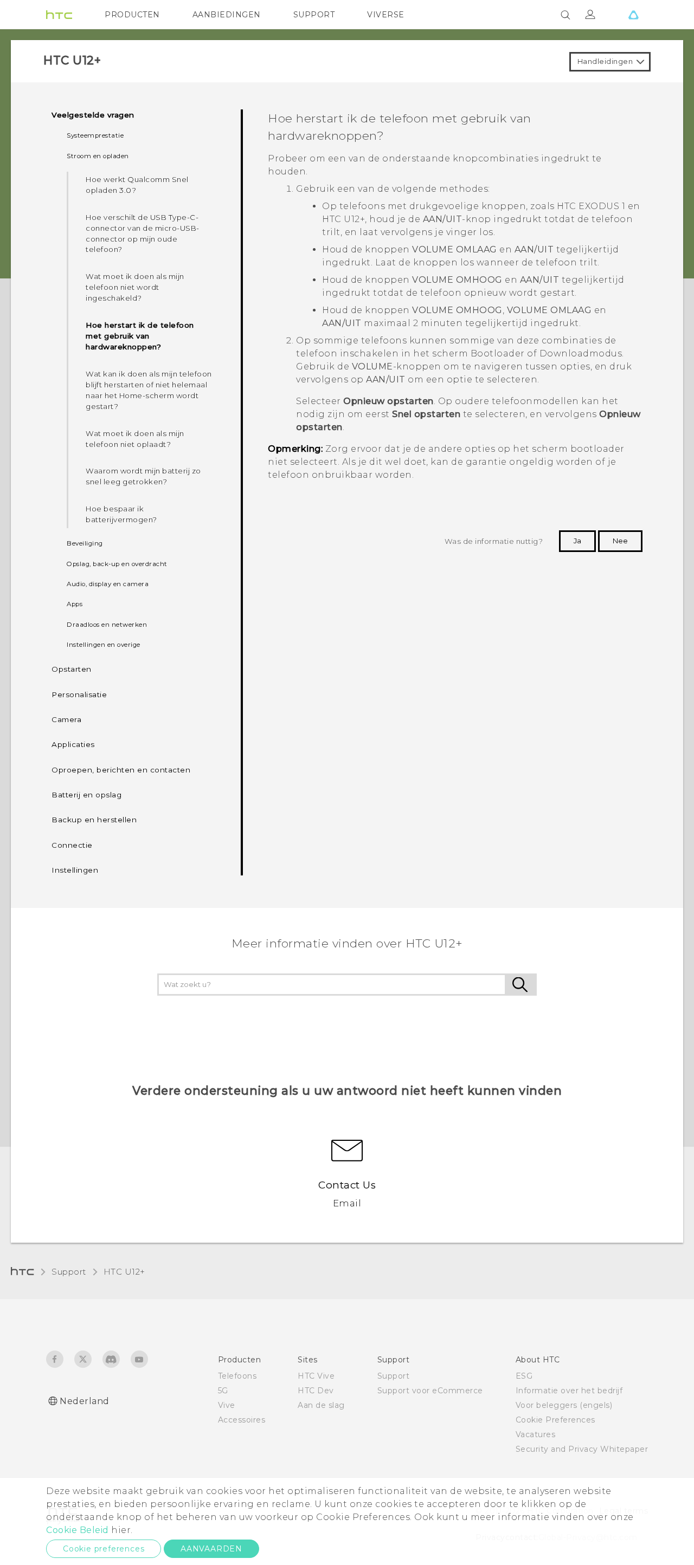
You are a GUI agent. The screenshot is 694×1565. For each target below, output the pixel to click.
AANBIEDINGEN (226, 15)
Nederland (85, 1401)
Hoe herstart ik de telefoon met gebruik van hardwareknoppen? (140, 336)
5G (223, 1390)
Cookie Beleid (77, 1530)
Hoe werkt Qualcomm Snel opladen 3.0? (137, 184)
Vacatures (536, 1434)
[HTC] (59, 14)
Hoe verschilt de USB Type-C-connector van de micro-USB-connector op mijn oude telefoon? (143, 233)
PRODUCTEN (132, 15)
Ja (577, 540)
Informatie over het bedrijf (569, 1390)
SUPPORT (314, 15)
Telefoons (237, 1376)
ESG (524, 1376)
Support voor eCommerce (430, 1390)
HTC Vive (316, 1376)
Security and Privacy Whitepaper (582, 1449)
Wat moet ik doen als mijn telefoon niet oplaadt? (135, 439)
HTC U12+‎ (124, 1272)
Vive (226, 1405)
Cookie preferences (103, 1549)
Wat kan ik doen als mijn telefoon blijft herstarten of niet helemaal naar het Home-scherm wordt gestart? (149, 390)
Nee (620, 540)
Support (69, 1272)
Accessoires (242, 1420)
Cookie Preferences (555, 1420)
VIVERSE (385, 15)
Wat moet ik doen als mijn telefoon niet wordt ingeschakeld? (135, 287)
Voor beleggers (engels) (564, 1405)
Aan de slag (321, 1405)
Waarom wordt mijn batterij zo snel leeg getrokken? (143, 476)
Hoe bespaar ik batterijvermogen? (121, 514)
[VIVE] (633, 14)
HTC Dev (316, 1390)
